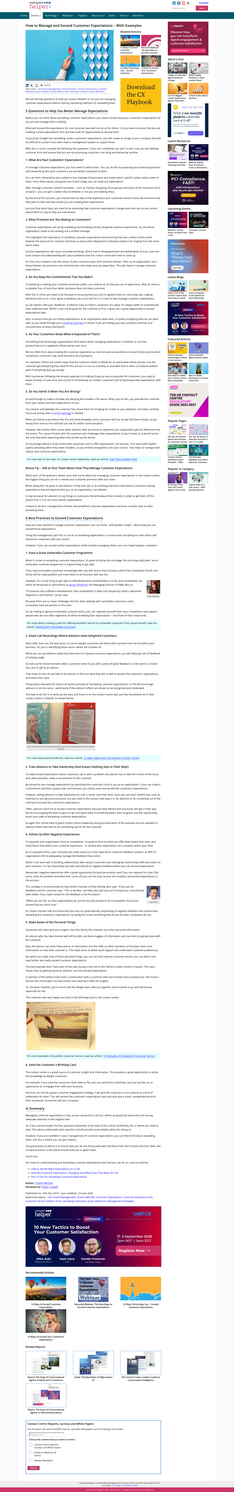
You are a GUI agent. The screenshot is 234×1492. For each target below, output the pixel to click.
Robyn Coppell (50, 1186)
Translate (203, 2)
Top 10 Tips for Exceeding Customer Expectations (59, 1176)
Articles (35, 15)
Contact (140, 1490)
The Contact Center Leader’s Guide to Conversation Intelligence (140, 1379)
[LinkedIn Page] (174, 3)
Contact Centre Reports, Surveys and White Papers (60, 1424)
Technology (51, 15)
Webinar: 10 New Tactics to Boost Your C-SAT (177, 232)
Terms (117, 1490)
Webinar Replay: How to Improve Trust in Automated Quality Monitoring (198, 166)
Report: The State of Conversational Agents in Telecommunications (46, 1411)
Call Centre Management (49, 89)
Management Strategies (120, 1201)
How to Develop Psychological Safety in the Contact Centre (177, 359)
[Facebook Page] (178, 3)
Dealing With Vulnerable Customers (55, 627)
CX (113, 1485)
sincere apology (62, 413)
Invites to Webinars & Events (45, 1454)
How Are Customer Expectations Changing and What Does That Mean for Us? (74, 1172)
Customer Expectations (87, 89)
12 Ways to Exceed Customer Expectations (129, 50)
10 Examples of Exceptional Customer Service (129, 1056)
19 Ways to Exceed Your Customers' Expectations (150, 70)
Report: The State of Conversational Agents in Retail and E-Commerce (46, 1379)
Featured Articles (179, 339)
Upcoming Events (179, 208)
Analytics (128, 1485)
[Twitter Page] (188, 3)
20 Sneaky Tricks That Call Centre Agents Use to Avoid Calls (177, 488)
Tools (111, 15)
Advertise (137, 15)
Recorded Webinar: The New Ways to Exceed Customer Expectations (150, 51)
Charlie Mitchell (68, 89)
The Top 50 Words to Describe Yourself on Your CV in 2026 (198, 439)
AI (122, 1485)
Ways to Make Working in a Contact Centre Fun (198, 378)
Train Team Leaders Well (123, 459)
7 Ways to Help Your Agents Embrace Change (177, 78)
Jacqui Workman (97, 91)
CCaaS (117, 1485)
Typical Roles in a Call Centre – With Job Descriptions (197, 487)
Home (24, 15)
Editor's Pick (176, 59)
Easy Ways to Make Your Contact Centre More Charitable (177, 378)
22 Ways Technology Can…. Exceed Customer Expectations (129, 72)
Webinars (67, 15)
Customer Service (48, 91)
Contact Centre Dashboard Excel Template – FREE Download (175, 461)
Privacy (133, 1490)
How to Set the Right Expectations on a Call (55, 1168)
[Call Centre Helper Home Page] (40, 9)
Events (123, 15)
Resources (97, 15)
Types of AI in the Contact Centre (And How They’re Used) (177, 295)
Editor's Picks (63, 91)
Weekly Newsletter (43, 1460)
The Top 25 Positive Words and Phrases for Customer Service (177, 439)
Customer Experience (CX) (137, 1197)
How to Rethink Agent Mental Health (198, 356)
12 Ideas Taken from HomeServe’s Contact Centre (111, 758)
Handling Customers (79, 91)
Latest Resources (179, 141)
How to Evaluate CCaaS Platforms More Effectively (196, 295)
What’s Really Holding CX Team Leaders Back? (196, 78)
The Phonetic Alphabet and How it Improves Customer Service (198, 461)
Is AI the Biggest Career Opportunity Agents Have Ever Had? (177, 99)
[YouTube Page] (183, 3)
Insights (82, 15)
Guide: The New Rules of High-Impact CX (93, 1379)
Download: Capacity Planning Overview (177, 163)
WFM (135, 1485)
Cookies (125, 1490)
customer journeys (73, 322)
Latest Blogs (176, 277)
